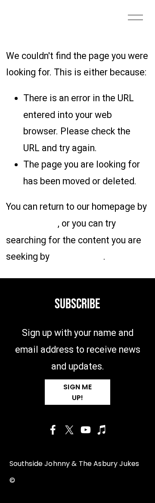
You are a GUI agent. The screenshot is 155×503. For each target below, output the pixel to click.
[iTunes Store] (102, 430)
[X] (69, 430)
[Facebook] (53, 430)
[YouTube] (86, 430)
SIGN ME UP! (77, 392)
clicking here (32, 223)
